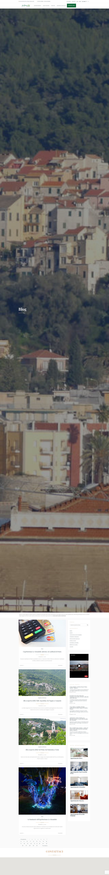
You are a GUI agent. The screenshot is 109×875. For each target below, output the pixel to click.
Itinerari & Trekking (74, 636)
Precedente (22, 839)
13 (36, 841)
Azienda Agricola (61, 5)
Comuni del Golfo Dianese (76, 634)
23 (39, 843)
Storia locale (73, 640)
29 (33, 845)
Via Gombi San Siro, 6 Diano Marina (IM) (26, 1)
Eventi (71, 632)
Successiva (45, 845)
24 (43, 843)
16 (46, 841)
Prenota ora (71, 5)
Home (20, 313)
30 (36, 845)
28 (29, 845)
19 (27, 843)
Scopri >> (22, 665)
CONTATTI (74, 1)
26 (22, 845)
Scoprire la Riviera (74, 642)
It (87, 1)
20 (31, 843)
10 (27, 841)
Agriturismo (46, 5)
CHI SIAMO (69, 1)
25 (46, 843)
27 (26, 845)
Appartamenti (37, 5)
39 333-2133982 (40, 1)
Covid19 (71, 646)
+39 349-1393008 (47, 1)
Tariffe (53, 5)
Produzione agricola (75, 638)
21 (34, 843)
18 (24, 843)
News (71, 630)
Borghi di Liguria (73, 644)
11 (30, 841)
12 (33, 841)
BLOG (78, 1)
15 (43, 841)
